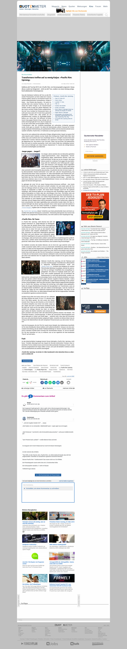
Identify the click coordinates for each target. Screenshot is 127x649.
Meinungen (82, 6)
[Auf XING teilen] (54, 383)
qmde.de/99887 (70, 376)
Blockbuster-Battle (88, 633)
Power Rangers (27, 369)
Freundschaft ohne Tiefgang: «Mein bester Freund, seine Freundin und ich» (93, 229)
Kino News (22, 639)
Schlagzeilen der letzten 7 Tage (91, 190)
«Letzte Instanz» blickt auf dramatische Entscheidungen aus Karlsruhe (93, 182)
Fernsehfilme (75, 639)
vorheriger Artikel (28, 388)
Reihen (33, 630)
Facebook (20, 634)
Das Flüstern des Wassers (40, 365)
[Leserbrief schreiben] (68, 383)
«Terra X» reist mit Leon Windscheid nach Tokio (95, 172)
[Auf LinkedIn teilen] (58, 383)
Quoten (72, 6)
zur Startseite (48, 388)
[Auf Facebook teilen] (42, 383)
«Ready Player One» (47, 266)
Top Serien (104, 639)
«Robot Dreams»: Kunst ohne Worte (93, 244)
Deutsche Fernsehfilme (97, 639)
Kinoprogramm (88, 639)
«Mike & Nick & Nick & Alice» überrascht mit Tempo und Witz (93, 233)
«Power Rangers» (27, 207)
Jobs (99, 630)
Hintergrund (34, 629)
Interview (34, 631)
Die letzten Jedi (54, 365)
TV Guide (64, 639)
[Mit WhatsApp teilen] (50, 383)
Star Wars (70, 369)
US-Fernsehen (48, 635)
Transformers (57, 371)
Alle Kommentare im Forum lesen (48, 475)
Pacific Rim (53, 367)
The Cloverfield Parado (45, 371)
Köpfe (46, 634)
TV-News (47, 629)
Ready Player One (41, 369)
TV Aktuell (27, 639)
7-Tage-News (21, 633)
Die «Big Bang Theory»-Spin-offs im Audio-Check (96, 179)
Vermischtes (47, 630)
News (64, 6)
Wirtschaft (47, 631)
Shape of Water (53, 369)
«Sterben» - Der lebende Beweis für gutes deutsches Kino (95, 248)
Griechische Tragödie (95, 15)
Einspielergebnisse (89, 631)
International (47, 633)
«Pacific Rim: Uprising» (30, 211)
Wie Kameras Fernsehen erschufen (32, 15)
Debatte (73, 629)
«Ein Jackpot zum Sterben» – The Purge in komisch (94, 251)
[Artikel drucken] (62, 383)
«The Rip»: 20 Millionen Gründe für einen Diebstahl (94, 240)
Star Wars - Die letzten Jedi (29, 371)
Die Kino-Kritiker (88, 630)
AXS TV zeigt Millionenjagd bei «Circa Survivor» (95, 177)
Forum (98, 6)
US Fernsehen (46, 639)
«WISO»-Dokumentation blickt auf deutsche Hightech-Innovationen (94, 174)
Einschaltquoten (57, 639)
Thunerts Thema (79, 15)
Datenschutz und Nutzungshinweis (102, 633)
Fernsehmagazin (33, 639)
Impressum (100, 636)
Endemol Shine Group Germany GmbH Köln (96, 261)
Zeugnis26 (51, 15)
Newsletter (20, 630)
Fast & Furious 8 (65, 365)
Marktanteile (61, 630)
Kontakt (99, 631)
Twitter (19, 635)
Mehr (105, 6)
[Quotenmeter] (32, 7)
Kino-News (87, 629)
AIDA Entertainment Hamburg (98, 281)
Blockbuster (68, 639)
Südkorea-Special (64, 15)
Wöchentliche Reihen (62, 629)
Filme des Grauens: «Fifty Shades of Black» (94, 185)
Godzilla (24, 367)
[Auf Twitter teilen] (46, 383)
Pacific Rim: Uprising (65, 367)
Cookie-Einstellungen (102, 635)
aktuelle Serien (81, 639)
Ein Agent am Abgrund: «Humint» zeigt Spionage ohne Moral (94, 237)
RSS (19, 629)
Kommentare (27, 361)
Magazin (55, 6)
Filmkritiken (40, 639)
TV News (52, 639)
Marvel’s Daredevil (34, 367)
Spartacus (62, 369)
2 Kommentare (36, 83)
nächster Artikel (68, 388)
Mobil (19, 631)
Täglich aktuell (61, 631)
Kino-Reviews (74, 631)
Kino (91, 6)
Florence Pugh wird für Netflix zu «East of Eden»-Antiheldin (96, 187)
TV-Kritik (73, 630)
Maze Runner (44, 367)
